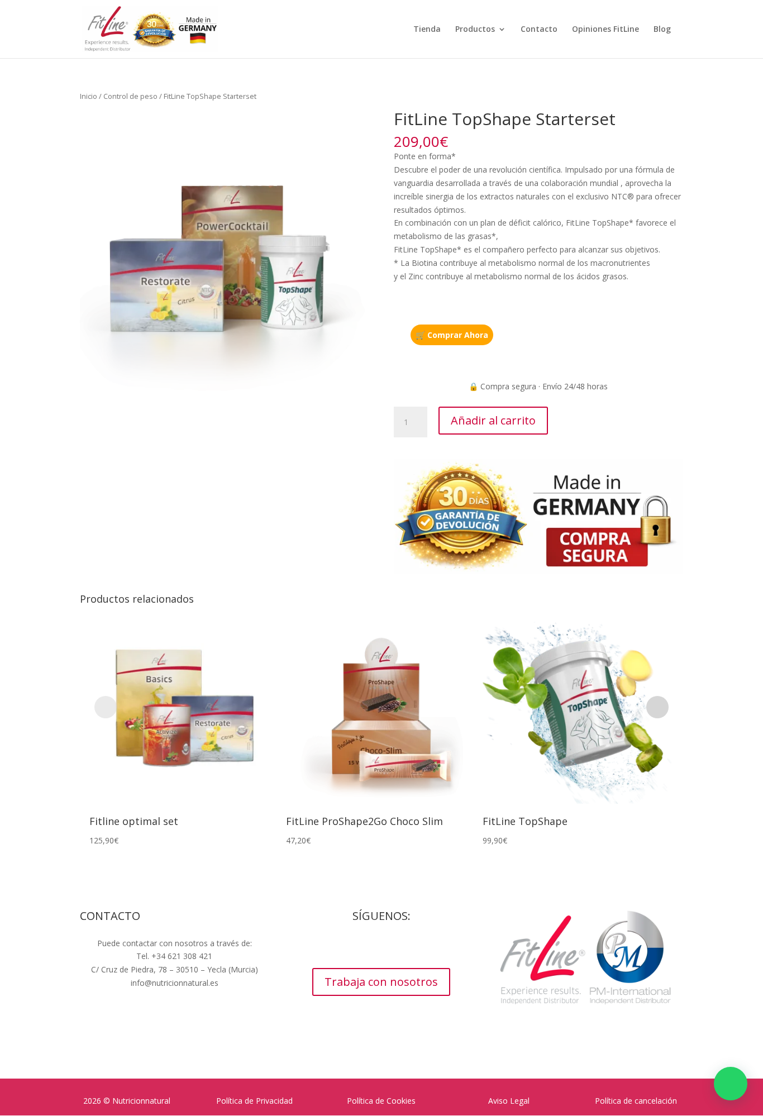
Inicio (88, 96)
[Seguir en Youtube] (393, 946)
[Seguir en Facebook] (348, 946)
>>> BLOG (174, 1004)
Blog (662, 29)
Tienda (427, 29)
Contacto (539, 29)
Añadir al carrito (493, 420)
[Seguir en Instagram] (370, 946)
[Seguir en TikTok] (415, 946)
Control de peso (130, 96)
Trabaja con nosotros (381, 981)
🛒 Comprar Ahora (452, 335)
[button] (730, 1083)
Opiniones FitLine (605, 29)
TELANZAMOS (206, 1026)
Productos (475, 29)
